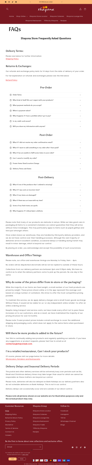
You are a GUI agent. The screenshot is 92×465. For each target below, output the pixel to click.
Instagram (65, 414)
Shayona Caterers (40, 414)
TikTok (63, 418)
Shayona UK (33, 464)
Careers (8, 435)
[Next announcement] (62, 2)
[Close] (31, 450)
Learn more (25, 454)
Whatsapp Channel (68, 421)
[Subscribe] (40, 447)
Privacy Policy (10, 421)
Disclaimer (9, 425)
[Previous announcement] (30, 2)
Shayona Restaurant (41, 421)
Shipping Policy (12, 59)
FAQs (7, 411)
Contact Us (9, 432)
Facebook (64, 411)
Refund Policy (11, 80)
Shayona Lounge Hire (41, 418)
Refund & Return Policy (14, 418)
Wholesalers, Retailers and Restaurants (23, 359)
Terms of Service (11, 428)
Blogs (63, 425)
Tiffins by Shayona (40, 428)
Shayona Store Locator (42, 411)
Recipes (36, 432)
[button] (7, 9)
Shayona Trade (39, 425)
